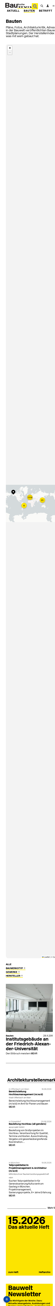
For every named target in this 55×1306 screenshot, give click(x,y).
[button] (30, 498)
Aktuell (13, 11)
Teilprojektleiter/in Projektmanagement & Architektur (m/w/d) (28, 1168)
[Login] (48, 6)
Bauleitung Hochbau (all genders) (27, 1124)
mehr (34, 1054)
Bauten (29, 11)
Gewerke (12, 972)
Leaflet (47, 957)
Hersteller (13, 976)
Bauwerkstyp (14, 968)
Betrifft (45, 11)
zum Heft (13, 1272)
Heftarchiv (44, 1272)
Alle (8, 964)
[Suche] (42, 6)
